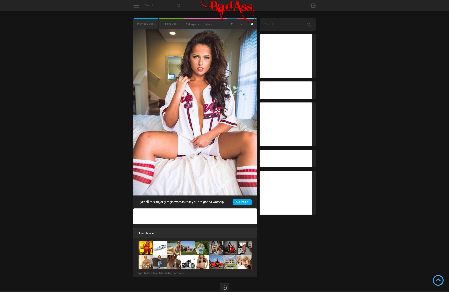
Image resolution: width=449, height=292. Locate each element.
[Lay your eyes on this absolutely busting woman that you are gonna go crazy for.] (202, 257)
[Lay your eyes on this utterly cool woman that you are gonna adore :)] (146, 242)
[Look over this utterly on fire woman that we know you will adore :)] (245, 242)
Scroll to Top (438, 280)
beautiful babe (162, 273)
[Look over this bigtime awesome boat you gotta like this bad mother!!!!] (160, 242)
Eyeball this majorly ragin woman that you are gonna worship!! (182, 202)
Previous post (146, 23)
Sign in (313, 6)
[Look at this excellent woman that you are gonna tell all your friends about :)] (174, 242)
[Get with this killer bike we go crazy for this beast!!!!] (188, 257)
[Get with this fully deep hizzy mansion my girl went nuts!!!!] (202, 242)
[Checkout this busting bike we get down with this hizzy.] (230, 242)
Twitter (252, 23)
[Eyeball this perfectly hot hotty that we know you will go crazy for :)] (174, 257)
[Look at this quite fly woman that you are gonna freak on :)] (216, 242)
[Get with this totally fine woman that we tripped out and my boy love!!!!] (244, 257)
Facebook (232, 23)
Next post (171, 23)
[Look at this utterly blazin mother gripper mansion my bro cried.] (188, 242)
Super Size (242, 202)
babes (148, 273)
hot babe (178, 273)
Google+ (242, 23)
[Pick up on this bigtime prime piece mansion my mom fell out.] (230, 257)
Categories (136, 6)
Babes (207, 24)
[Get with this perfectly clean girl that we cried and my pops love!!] (146, 257)
